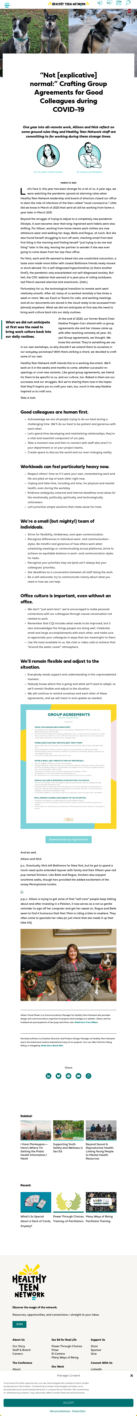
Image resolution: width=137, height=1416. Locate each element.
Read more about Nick (52, 1046)
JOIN (19, 1324)
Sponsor (96, 1350)
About (16, 1369)
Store (94, 1346)
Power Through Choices (67, 1346)
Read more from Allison (86, 1022)
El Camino (58, 1353)
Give (94, 1353)
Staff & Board (21, 1350)
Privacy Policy (78, 1411)
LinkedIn (96, 1369)
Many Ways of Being (65, 1357)
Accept (68, 1402)
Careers (17, 1353)
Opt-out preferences (60, 1411)
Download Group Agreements (68, 839)
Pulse (55, 1350)
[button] (131, 1375)
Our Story (18, 1346)
